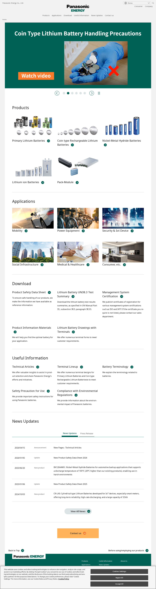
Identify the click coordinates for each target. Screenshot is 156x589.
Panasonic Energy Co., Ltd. (13, 3)
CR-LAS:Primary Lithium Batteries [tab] (80, 93)
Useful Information (81, 16)
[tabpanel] (78, 55)
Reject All (119, 578)
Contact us (109, 16)
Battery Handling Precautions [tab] (68, 93)
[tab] (70, 434)
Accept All (119, 584)
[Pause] (99, 93)
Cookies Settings (119, 571)
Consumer (138, 6)
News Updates (97, 16)
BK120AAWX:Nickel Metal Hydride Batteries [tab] (76, 93)
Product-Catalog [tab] (72, 93)
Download (68, 16)
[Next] (91, 93)
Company (149, 6)
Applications (56, 16)
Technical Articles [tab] (64, 93)
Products (46, 16)
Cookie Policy (63, 579)
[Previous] (57, 93)
